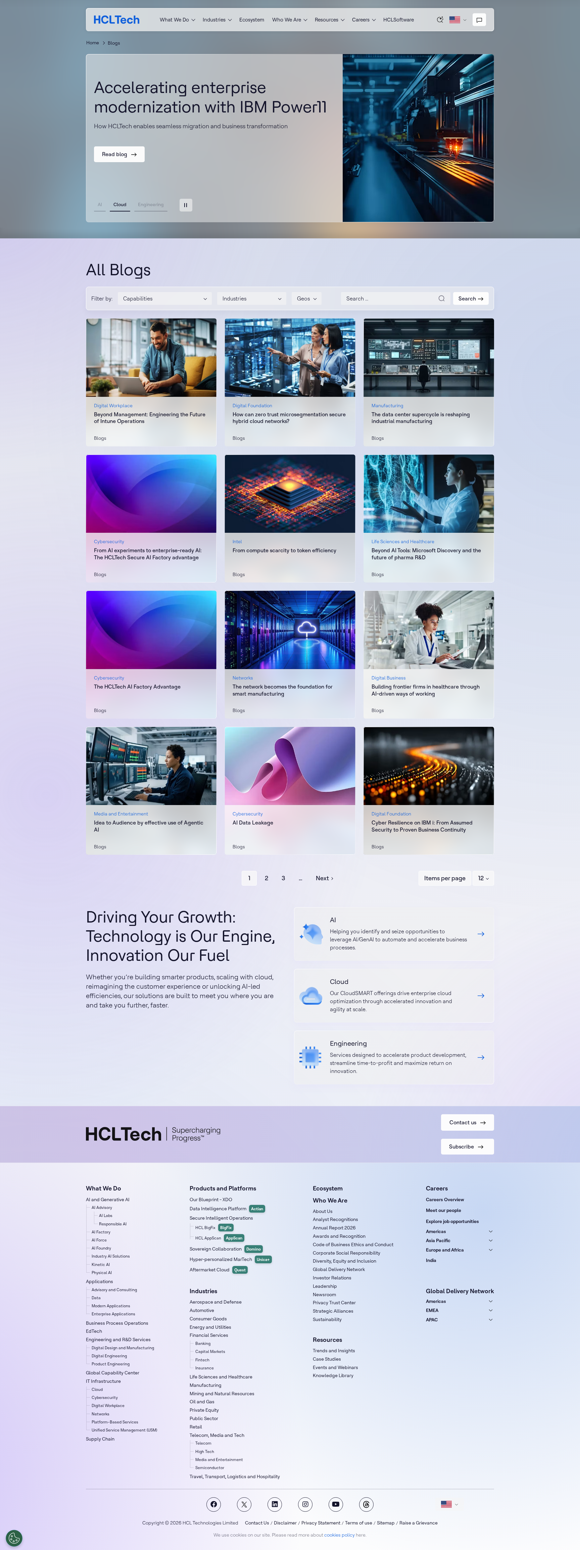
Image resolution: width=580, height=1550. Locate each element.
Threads (366, 1504)
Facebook (213, 1504)
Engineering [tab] (151, 204)
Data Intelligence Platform (226, 1209)
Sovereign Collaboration (225, 1249)
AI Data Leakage (253, 822)
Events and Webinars (335, 1367)
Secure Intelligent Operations (221, 1218)
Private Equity (204, 1410)
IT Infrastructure (103, 1381)
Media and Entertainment (219, 1459)
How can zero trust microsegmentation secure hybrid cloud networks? (289, 418)
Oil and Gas (202, 1402)
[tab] (186, 205)
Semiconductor (209, 1467)
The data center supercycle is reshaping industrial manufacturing (421, 418)
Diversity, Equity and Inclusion (344, 1261)
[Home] (116, 19)
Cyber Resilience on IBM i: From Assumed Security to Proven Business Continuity (422, 826)
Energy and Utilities (210, 1327)
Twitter (244, 1504)
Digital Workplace (108, 1405)
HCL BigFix (213, 1227)
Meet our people (443, 1210)
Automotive (202, 1310)
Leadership (325, 1286)
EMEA (432, 1310)
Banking (202, 1343)
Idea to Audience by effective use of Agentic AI (148, 826)
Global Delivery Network (339, 1269)
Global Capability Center (112, 1373)
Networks (100, 1413)
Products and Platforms (223, 1188)
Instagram (305, 1504)
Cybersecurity (105, 1397)
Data (96, 1297)
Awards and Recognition (339, 1236)
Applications (99, 1281)
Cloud (97, 1389)
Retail (196, 1427)
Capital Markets (210, 1351)
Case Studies (327, 1359)
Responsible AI (113, 1223)
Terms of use (358, 1523)
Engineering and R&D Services (118, 1339)
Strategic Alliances (333, 1311)
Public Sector (204, 1418)
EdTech (94, 1331)
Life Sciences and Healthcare (221, 1377)
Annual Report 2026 (334, 1228)
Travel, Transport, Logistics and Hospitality (235, 1476)
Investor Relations (332, 1278)
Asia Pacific (438, 1240)
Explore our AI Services (394, 934)
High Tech (204, 1451)
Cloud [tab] (120, 204)
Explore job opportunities (452, 1221)
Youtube (336, 1504)
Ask (440, 19)
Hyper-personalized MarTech (230, 1259)
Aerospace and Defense (216, 1302)
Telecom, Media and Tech (217, 1435)
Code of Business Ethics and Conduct (353, 1244)
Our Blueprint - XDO (211, 1199)
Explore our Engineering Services (394, 1057)
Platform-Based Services (115, 1421)
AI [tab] (100, 204)
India (431, 1260)
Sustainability (327, 1319)
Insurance (204, 1367)
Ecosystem (251, 19)
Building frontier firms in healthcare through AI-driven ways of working (426, 690)
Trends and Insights (334, 1351)
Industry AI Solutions (111, 1256)
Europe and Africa (445, 1250)
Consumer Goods (208, 1319)
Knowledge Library (333, 1375)
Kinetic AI (101, 1264)
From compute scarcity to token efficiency (284, 550)
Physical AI (102, 1272)
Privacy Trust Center (334, 1303)
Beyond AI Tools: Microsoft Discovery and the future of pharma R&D (426, 554)
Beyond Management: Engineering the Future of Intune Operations (149, 418)
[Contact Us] (479, 19)
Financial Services (209, 1335)
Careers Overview (445, 1199)
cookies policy (339, 1535)
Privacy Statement (320, 1523)
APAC (432, 1320)
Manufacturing (206, 1385)
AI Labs (105, 1215)
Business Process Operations (117, 1323)
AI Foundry (101, 1248)
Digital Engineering (109, 1355)
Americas (436, 1231)
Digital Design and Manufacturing (123, 1347)
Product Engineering (111, 1363)
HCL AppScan (218, 1237)
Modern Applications (111, 1305)
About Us (323, 1211)
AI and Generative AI (108, 1199)
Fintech (202, 1359)
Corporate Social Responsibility (346, 1253)
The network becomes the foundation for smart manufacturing (283, 690)
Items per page (445, 878)
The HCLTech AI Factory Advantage (137, 686)
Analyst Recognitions (335, 1219)
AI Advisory (102, 1207)
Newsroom (324, 1294)
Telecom (203, 1443)
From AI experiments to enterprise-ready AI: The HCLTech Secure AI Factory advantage (148, 554)
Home (92, 43)
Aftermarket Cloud (218, 1270)
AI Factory (101, 1231)
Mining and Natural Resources (222, 1394)
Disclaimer (285, 1523)
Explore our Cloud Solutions (394, 996)
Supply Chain (100, 1439)
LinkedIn (275, 1504)
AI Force (99, 1239)
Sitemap (386, 1523)
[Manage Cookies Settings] (14, 1538)
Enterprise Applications (113, 1313)
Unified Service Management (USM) (124, 1429)
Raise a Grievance (418, 1523)
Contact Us (257, 1523)
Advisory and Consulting (114, 1289)
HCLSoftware (398, 19)
